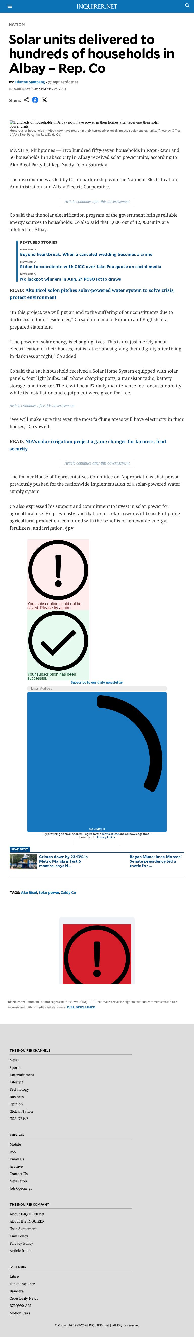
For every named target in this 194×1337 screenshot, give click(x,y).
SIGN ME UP (97, 829)
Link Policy (19, 1236)
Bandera (17, 1291)
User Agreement (23, 1228)
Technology (19, 1089)
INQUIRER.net (19, 89)
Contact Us (19, 1173)
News (14, 1060)
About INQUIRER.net (27, 1214)
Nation (17, 24)
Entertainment (22, 1074)
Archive (16, 1166)
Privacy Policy (106, 837)
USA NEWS (19, 1118)
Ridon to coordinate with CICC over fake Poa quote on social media (90, 266)
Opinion (16, 1104)
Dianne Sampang (30, 81)
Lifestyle (16, 1082)
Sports (15, 1067)
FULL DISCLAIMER (81, 1007)
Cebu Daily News (24, 1298)
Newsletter (19, 1181)
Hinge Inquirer (22, 1283)
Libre (14, 1276)
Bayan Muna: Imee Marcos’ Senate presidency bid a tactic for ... (156, 861)
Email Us (17, 1159)
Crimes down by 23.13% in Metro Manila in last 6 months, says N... (63, 861)
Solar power (49, 892)
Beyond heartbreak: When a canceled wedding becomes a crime (86, 254)
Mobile (15, 1144)
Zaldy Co (68, 892)
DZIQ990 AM (20, 1305)
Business (17, 1096)
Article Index (20, 1250)
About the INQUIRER (27, 1221)
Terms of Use (110, 834)
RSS (13, 1151)
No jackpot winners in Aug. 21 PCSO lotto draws (70, 279)
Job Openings (21, 1188)
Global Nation (21, 1111)
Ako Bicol (29, 892)
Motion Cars (20, 1313)
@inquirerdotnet (63, 81)
